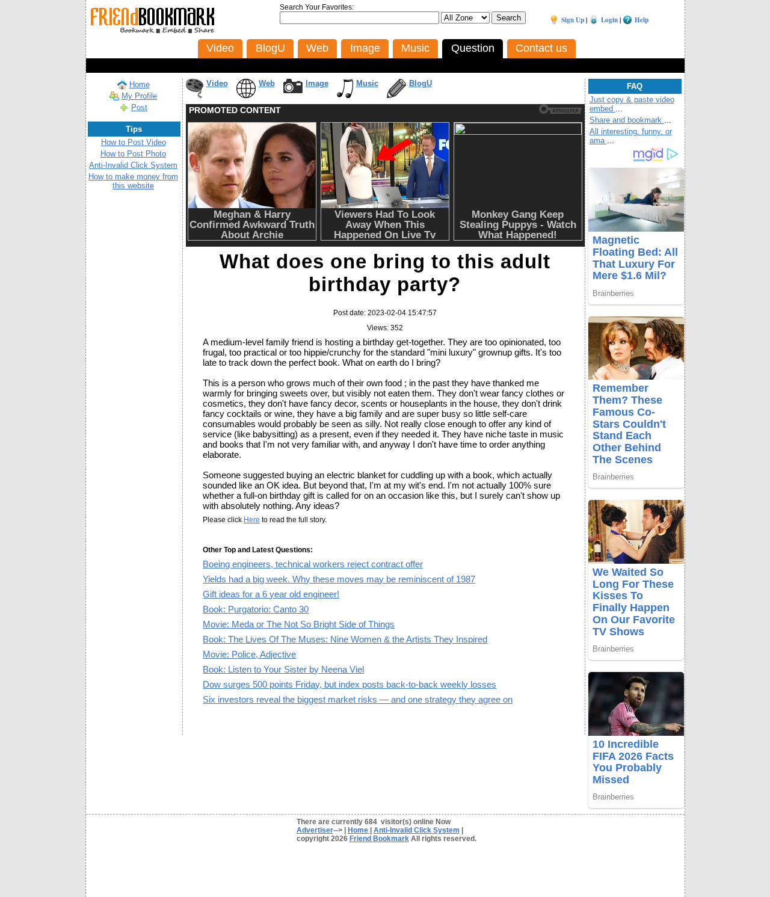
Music (367, 83)
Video (217, 83)
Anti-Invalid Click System (133, 165)
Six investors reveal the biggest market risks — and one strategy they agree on (358, 699)
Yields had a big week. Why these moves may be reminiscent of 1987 (339, 579)
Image (317, 83)
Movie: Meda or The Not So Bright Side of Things (299, 624)
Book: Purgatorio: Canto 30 (256, 609)
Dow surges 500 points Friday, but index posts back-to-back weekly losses (349, 684)
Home (139, 84)
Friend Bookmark (379, 838)
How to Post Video (133, 142)
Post (139, 107)
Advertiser (315, 830)
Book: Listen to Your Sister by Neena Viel (283, 669)
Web (267, 83)
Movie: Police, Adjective (249, 654)
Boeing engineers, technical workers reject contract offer (313, 564)
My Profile (139, 95)
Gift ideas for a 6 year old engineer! (271, 594)
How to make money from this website (133, 181)
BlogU (420, 83)
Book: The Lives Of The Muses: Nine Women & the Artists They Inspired (345, 639)
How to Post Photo (133, 153)
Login (609, 20)
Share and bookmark (627, 120)
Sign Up (572, 20)
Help (641, 20)
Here (252, 520)
